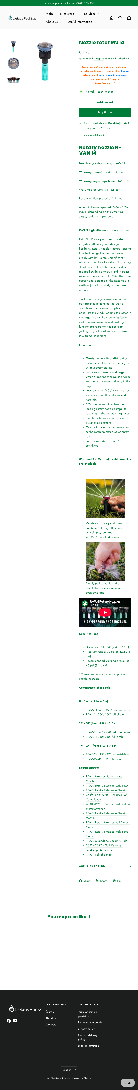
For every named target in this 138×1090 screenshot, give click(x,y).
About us (52, 22)
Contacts (51, 1025)
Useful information (80, 22)
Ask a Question (92, 866)
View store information (95, 135)
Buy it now (105, 112)
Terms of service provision (87, 1014)
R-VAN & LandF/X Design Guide (106, 841)
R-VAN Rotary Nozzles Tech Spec (107, 786)
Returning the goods (90, 1022)
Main (49, 13)
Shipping (99, 58)
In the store (67, 13)
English (67, 1070)
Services (90, 13)
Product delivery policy (88, 1037)
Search (50, 1012)
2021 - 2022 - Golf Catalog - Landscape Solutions (104, 847)
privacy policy (86, 1029)
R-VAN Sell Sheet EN (99, 855)
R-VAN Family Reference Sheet (105, 790)
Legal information (88, 1046)
